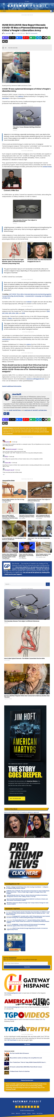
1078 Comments (32, 33)
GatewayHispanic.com (14, 993)
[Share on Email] (3, 41)
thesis (10, 318)
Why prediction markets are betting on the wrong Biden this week (26, 1057)
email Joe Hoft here (15, 410)
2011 (3, 313)
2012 (6, 313)
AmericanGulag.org (13, 1007)
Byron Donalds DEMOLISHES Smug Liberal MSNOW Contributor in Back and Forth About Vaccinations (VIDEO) (27, 899)
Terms (33, 1113)
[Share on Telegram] (37, 37)
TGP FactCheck (12, 1040)
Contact (24, 1113)
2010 (48, 311)
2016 (17, 313)
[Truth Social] (16, 1107)
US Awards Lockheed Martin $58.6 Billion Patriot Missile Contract (26, 1066)
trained (28, 302)
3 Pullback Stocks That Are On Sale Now (20, 1071)
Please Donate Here (27, 1080)
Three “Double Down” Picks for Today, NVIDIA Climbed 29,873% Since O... (28, 1062)
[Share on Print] (6, 41)
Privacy (29, 1113)
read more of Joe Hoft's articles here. (35, 410)
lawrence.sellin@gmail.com (35, 379)
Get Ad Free (39, 1113)
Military (20, 96)
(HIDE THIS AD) (30, 14)
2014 (13, 313)
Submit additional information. (12, 386)
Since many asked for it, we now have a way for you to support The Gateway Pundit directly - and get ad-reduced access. (26, 569)
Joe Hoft (16, 394)
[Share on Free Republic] (43, 37)
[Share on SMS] (49, 37)
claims (28, 344)
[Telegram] (32, 1107)
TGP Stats (27, 1044)
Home (13, 1113)
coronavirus (6, 339)
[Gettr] (19, 1107)
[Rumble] (29, 1107)
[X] (22, 1107)
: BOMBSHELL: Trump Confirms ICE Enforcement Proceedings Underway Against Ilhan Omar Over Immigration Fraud (26, 925)
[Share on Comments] (46, 37)
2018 (23, 313)
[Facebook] (25, 1107)
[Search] (48, 584)
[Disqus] (27, 457)
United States (47, 166)
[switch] (52, 11)
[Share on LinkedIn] (40, 37)
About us (18, 1113)
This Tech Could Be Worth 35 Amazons (19, 1053)
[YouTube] (38, 1107)
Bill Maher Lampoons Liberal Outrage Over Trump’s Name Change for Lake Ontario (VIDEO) (27, 903)
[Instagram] (35, 1107)
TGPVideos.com (12, 1019)
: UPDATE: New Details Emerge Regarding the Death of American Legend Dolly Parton (27, 929)
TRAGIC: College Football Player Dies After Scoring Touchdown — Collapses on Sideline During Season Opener (27, 887)
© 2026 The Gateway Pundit (27, 1110)
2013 (10, 313)
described (5, 98)
